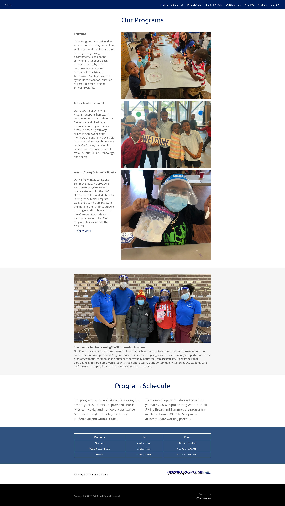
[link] (8, 4)
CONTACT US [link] (233, 4)
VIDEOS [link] (262, 4)
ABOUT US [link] (177, 4)
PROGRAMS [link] (194, 4)
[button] (275, 4)
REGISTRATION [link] (213, 4)
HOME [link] (164, 4)
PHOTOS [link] (249, 4)
